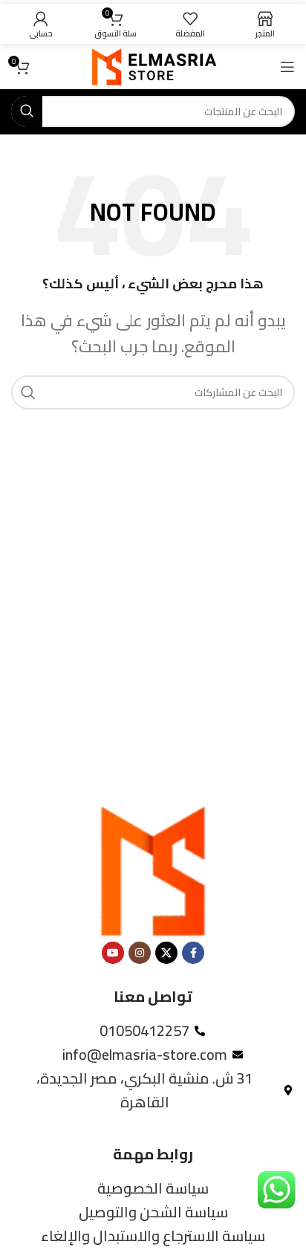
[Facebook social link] (193, 953)
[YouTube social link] (113, 953)
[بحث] (26, 111)
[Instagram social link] (139, 953)
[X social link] (166, 953)
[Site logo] (153, 65)
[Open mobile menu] (287, 67)
